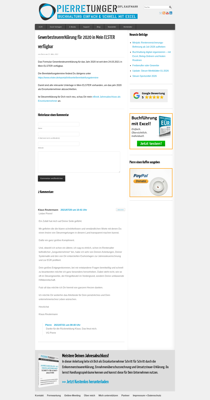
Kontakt (39, 395)
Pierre (48, 325)
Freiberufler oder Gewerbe (145, 65)
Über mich (89, 395)
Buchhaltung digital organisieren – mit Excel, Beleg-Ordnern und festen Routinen (151, 56)
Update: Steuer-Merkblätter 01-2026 (150, 71)
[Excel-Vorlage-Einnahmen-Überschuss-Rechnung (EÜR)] (151, 131)
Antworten (121, 210)
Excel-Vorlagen (56, 27)
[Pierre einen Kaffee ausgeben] (151, 182)
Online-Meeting (72, 395)
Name (40, 128)
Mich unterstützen (108, 395)
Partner (125, 395)
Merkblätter (128, 27)
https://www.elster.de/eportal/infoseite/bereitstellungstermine (68, 77)
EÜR (41, 27)
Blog (98, 27)
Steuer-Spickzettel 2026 (144, 76)
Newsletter (112, 27)
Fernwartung (54, 395)
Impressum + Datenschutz (147, 395)
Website (41, 148)
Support (86, 27)
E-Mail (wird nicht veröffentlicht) (49, 138)
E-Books (72, 27)
